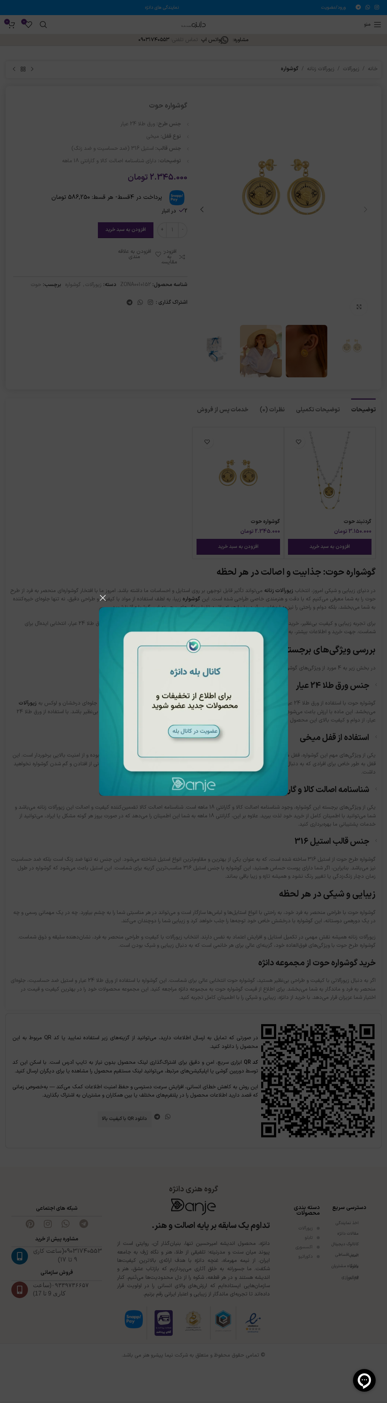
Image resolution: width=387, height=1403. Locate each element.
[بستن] (102, 597)
